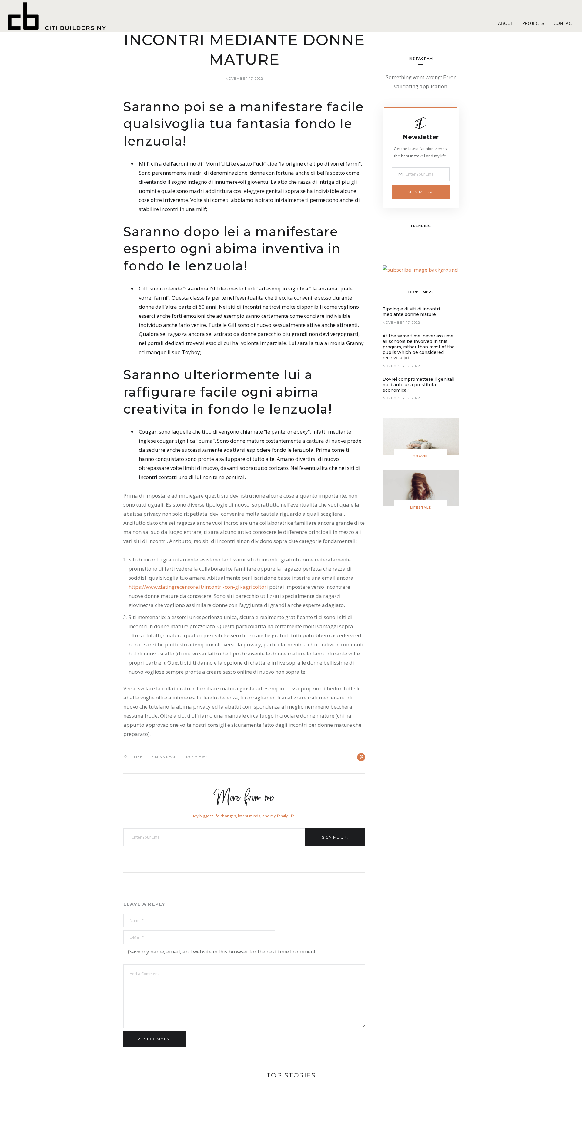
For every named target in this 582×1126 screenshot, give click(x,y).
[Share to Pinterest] (361, 757)
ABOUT (505, 23)
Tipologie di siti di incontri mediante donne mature (411, 311)
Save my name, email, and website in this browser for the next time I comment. (223, 951)
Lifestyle (420, 507)
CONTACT (564, 23)
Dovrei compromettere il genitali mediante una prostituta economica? (418, 385)
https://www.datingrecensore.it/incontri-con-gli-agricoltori (198, 586)
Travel (421, 456)
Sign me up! (335, 837)
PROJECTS (533, 23)
